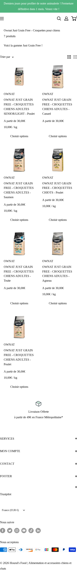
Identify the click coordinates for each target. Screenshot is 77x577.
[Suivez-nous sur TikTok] (31, 530)
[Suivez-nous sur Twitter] (9, 530)
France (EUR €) (10, 510)
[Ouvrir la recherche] (59, 19)
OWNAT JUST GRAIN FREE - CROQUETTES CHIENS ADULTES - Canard (57, 106)
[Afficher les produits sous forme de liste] (75, 57)
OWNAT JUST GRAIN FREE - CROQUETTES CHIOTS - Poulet (57, 188)
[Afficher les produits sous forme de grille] (69, 57)
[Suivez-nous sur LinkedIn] (38, 530)
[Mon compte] (66, 19)
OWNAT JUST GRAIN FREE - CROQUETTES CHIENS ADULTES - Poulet (19, 357)
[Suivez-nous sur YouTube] (24, 530)
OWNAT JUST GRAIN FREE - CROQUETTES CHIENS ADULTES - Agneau (57, 273)
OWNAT (9, 94)
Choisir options (19, 136)
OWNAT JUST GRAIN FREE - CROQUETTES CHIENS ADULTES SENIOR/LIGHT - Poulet (19, 106)
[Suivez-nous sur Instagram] (16, 530)
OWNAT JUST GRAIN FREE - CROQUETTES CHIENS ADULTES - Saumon (19, 190)
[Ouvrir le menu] (2, 18)
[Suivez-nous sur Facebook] (2, 530)
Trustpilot (5, 494)
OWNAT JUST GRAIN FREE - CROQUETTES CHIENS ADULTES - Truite (19, 273)
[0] (74, 18)
